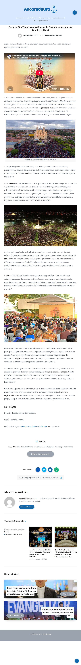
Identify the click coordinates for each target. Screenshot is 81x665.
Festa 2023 (20, 447)
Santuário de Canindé (34, 447)
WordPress (47, 634)
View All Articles (27, 507)
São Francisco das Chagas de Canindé (58, 447)
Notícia (42, 441)
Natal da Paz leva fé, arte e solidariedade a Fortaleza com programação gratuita (66, 552)
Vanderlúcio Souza (26, 498)
